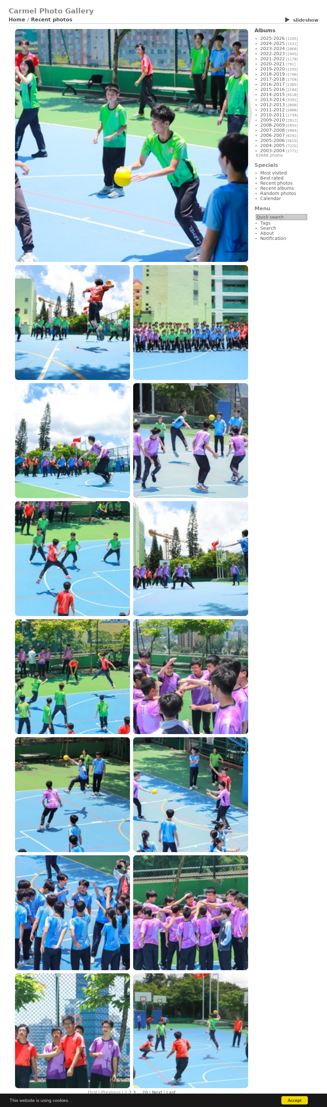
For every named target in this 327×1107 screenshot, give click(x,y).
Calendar (270, 198)
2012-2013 (272, 104)
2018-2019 (272, 74)
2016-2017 (272, 84)
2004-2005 (272, 145)
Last (171, 1092)
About (267, 233)
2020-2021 (272, 63)
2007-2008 (272, 130)
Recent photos (51, 20)
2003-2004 (272, 150)
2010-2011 (272, 114)
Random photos (278, 193)
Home (17, 20)
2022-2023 (272, 53)
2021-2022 (272, 58)
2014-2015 (272, 94)
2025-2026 (272, 38)
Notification (273, 238)
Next (157, 1092)
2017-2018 (272, 79)
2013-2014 (272, 99)
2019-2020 (272, 68)
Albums (265, 30)
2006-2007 (272, 135)
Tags (265, 223)
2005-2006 (272, 140)
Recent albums (277, 188)
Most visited (273, 172)
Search (268, 228)
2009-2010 (272, 120)
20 (145, 1092)
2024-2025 (272, 43)
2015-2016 (272, 89)
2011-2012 (272, 109)
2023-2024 (272, 48)
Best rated (272, 178)
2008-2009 (272, 125)
